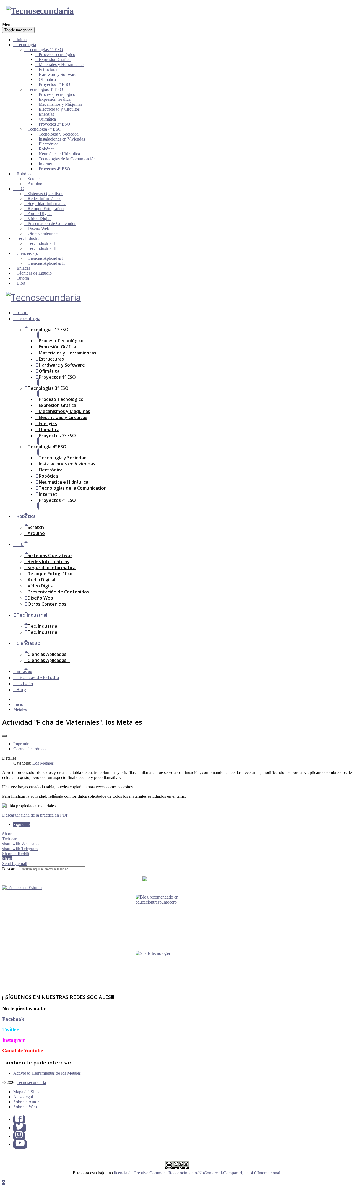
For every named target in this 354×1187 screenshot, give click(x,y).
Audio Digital (40, 213)
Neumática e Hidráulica (59, 154)
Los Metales (43, 763)
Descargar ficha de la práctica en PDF (35, 815)
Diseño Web (38, 228)
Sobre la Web (25, 1106)
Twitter (10, 1029)
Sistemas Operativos (45, 193)
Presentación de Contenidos (52, 223)
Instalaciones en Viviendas (62, 139)
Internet (45, 163)
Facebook (13, 1019)
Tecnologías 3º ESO (45, 89)
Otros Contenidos (43, 233)
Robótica (46, 149)
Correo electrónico (29, 748)
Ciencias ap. (27, 253)
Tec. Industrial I (41, 243)
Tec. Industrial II (42, 248)
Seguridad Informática (47, 203)
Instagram (14, 1040)
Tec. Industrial (29, 238)
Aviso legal (23, 1097)
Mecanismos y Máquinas (60, 104)
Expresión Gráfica (55, 59)
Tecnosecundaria (31, 1082)
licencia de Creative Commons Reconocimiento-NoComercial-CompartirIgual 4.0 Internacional (197, 1172)
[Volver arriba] (3, 1182)
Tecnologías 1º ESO (45, 49)
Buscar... (9, 869)
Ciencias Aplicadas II (46, 263)
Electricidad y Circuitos (59, 109)
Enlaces (23, 268)
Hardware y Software (57, 74)
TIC (20, 188)
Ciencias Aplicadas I (45, 258)
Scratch (34, 178)
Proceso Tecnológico (57, 54)
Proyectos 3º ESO (54, 124)
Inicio (22, 39)
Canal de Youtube (22, 1050)
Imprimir (20, 743)
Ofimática (47, 79)
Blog (21, 283)
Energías (46, 114)
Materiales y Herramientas (61, 64)
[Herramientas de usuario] (4, 736)
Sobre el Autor (26, 1101)
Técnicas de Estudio (34, 273)
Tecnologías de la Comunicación (67, 159)
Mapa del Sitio (26, 1092)
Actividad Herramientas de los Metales (47, 1073)
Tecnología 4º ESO (44, 129)
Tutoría (23, 278)
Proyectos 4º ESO (54, 168)
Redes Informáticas (44, 198)
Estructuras (48, 69)
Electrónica (48, 144)
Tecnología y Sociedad (59, 134)
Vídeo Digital (39, 218)
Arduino (35, 183)
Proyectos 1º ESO (54, 84)
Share (7, 833)
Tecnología (26, 44)
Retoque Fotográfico (46, 208)
